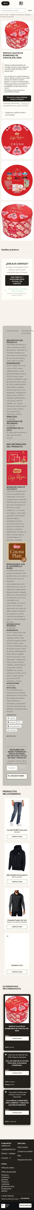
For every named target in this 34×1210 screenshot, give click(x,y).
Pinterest (4, 1153)
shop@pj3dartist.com (8, 1149)
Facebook (4, 1158)
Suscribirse (22, 767)
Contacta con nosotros (25, 1151)
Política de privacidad (8, 1172)
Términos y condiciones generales (5, 1177)
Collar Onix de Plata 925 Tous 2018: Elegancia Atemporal (17, 1063)
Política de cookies (7, 1167)
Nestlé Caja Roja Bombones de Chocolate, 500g (17, 1028)
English (30, 10)
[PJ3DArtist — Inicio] (21, 3)
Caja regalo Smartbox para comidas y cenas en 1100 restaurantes (17, 1103)
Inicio (1, 14)
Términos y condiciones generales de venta (7, 1184)
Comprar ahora (17, 836)
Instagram (12, 1153)
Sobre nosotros (23, 1147)
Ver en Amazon (25, 1205)
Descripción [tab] (12, 331)
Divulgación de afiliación (6, 1190)
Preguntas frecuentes (25, 1159)
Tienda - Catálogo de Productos (14, 14)
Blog (19, 1155)
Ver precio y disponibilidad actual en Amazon (17, 98)
